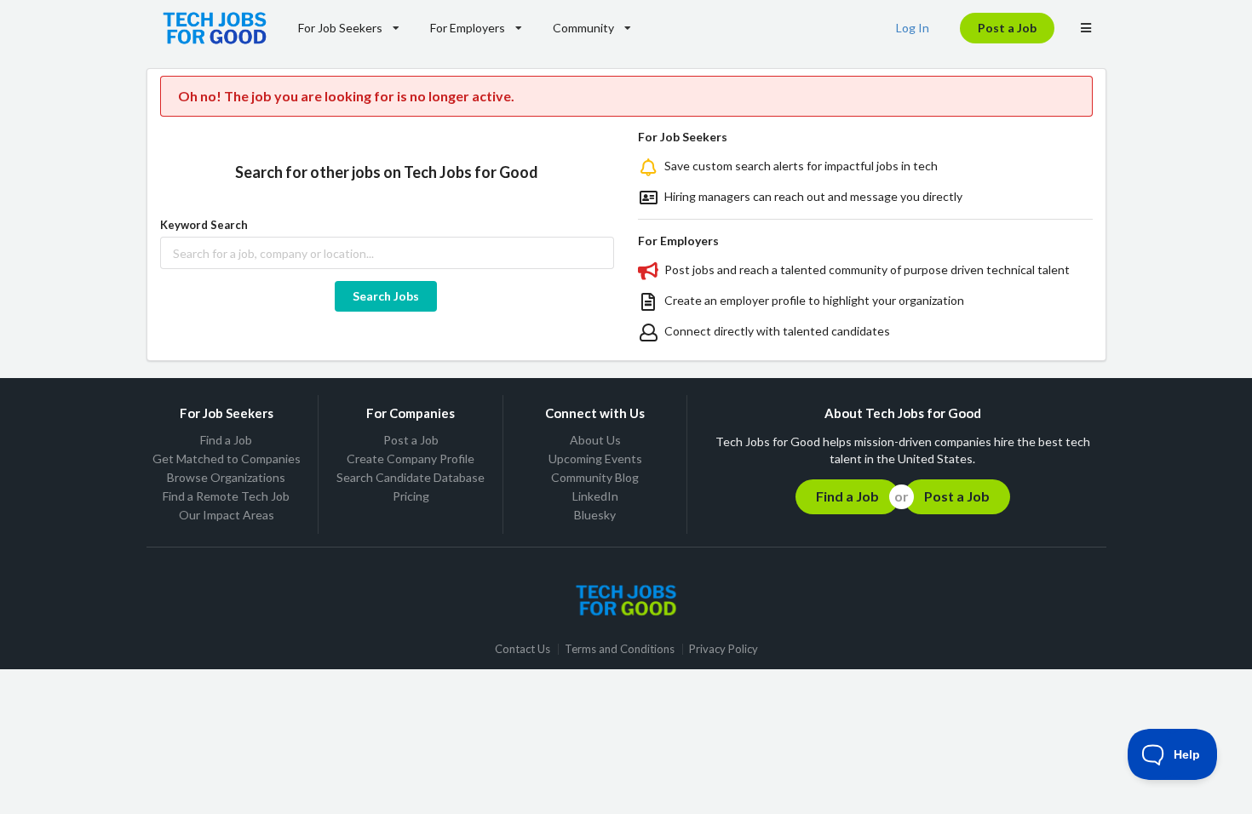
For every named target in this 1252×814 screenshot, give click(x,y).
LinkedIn (595, 496)
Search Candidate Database (410, 477)
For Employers (467, 27)
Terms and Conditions (620, 649)
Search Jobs (386, 296)
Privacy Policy (723, 649)
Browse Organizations (226, 477)
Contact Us (522, 649)
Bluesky (595, 514)
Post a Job (1007, 27)
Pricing (411, 496)
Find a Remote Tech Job (226, 496)
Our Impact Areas (226, 514)
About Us (595, 440)
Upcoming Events (595, 458)
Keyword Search (204, 225)
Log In (912, 27)
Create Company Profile (410, 458)
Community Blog (595, 477)
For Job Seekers (340, 27)
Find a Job (226, 440)
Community (583, 27)
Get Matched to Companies (226, 458)
